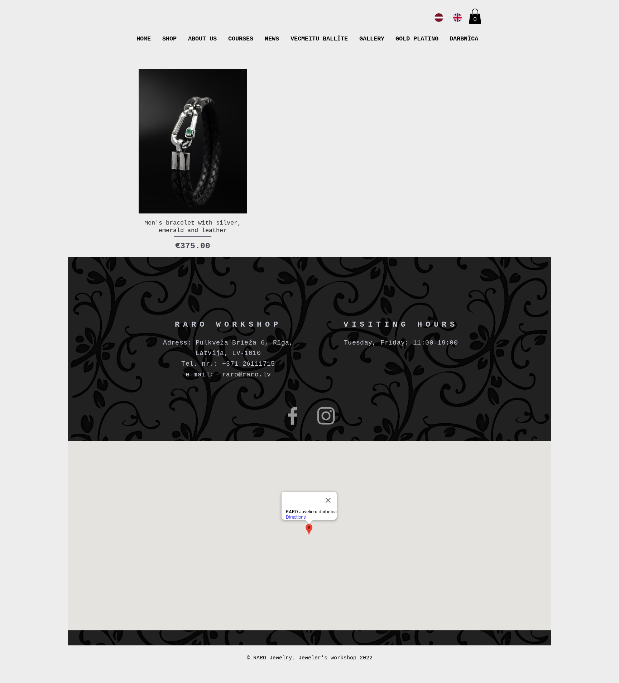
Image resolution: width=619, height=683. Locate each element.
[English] (457, 18)
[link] (475, 16)
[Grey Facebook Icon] (292, 416)
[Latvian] (439, 18)
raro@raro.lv (246, 374)
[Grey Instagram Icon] (326, 416)
